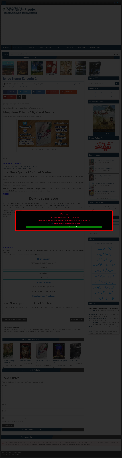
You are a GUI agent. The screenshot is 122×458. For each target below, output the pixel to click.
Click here (50, 223)
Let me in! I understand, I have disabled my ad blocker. (64, 227)
